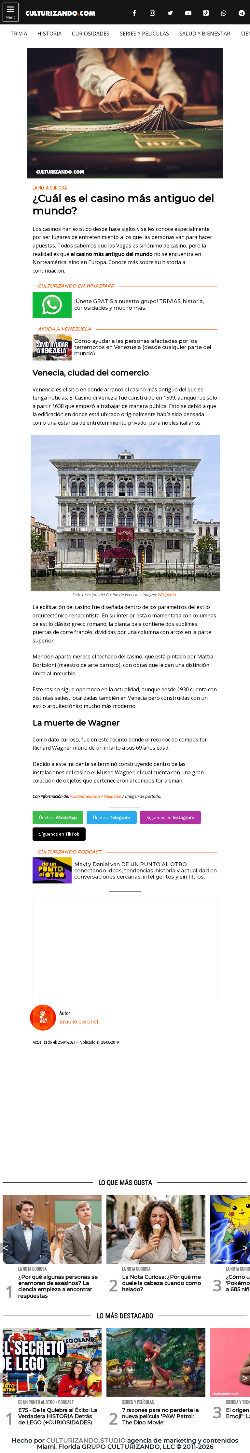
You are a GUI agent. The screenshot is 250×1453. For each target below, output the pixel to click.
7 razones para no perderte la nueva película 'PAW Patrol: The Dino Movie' (160, 1416)
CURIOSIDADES (90, 33)
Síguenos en (170, 817)
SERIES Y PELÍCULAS (144, 33)
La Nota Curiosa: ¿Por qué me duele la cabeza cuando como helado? (161, 1283)
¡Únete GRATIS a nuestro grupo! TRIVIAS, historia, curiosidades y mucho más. (139, 304)
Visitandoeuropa (85, 796)
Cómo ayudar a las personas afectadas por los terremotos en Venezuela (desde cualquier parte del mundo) (142, 347)
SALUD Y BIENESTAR (204, 33)
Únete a (58, 817)
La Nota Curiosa (50, 188)
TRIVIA (18, 33)
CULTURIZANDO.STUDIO (86, 1440)
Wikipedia (167, 595)
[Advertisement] (125, 1112)
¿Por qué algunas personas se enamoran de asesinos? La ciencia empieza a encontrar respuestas (58, 1286)
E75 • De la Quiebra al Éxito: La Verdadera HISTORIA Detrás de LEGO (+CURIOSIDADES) (57, 1416)
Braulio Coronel (78, 1021)
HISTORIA (49, 33)
